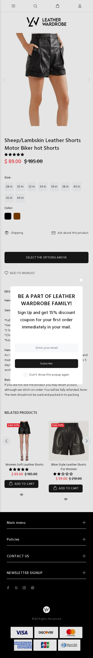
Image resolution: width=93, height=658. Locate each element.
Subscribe (46, 363)
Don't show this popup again (49, 374)
